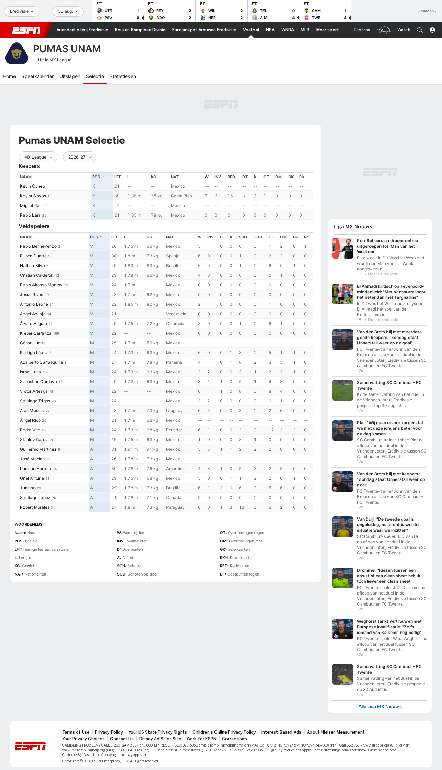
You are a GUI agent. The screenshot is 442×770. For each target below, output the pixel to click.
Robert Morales (34, 507)
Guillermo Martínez (38, 449)
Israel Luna (30, 371)
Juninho (28, 488)
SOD (258, 237)
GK (291, 176)
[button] (420, 30)
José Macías (32, 459)
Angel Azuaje (33, 313)
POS (96, 176)
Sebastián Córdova (38, 381)
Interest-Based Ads (281, 732)
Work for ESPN (201, 738)
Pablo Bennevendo (38, 246)
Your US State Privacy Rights (157, 732)
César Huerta (33, 342)
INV (217, 176)
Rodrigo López (34, 352)
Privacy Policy (109, 732)
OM (278, 176)
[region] (166, 196)
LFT (117, 176)
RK (301, 176)
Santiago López (35, 497)
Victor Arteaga (34, 391)
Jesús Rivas (31, 294)
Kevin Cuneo (32, 186)
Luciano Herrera (35, 468)
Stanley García (34, 439)
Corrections (234, 738)
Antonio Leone (34, 304)
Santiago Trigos (35, 400)
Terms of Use (75, 732)
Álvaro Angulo (33, 323)
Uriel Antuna (32, 478)
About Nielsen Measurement (336, 732)
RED (231, 176)
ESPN (26, 30)
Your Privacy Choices (83, 738)
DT (245, 176)
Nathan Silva (32, 265)
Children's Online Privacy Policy (224, 732)
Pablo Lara (30, 215)
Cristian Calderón (37, 275)
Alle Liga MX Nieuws (380, 706)
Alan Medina (32, 410)
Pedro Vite (30, 429)
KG (153, 176)
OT (266, 176)
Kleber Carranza (35, 333)
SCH (243, 237)
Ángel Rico (30, 420)
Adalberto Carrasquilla (41, 362)
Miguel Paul (31, 205)
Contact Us (122, 738)
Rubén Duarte (33, 255)
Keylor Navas (33, 195)
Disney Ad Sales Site (160, 738)
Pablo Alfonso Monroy (41, 284)
